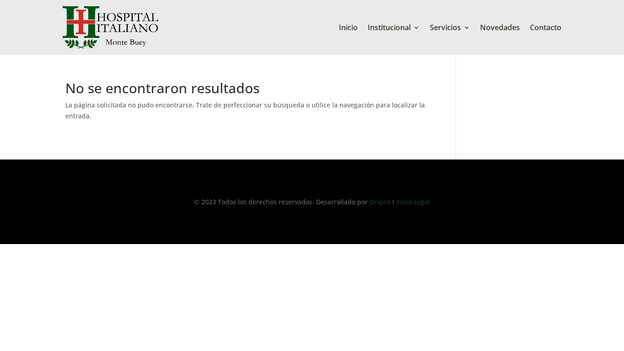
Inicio (348, 27)
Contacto (545, 27)
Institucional (389, 27)
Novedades (500, 27)
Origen (381, 201)
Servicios (445, 27)
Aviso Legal (412, 201)
